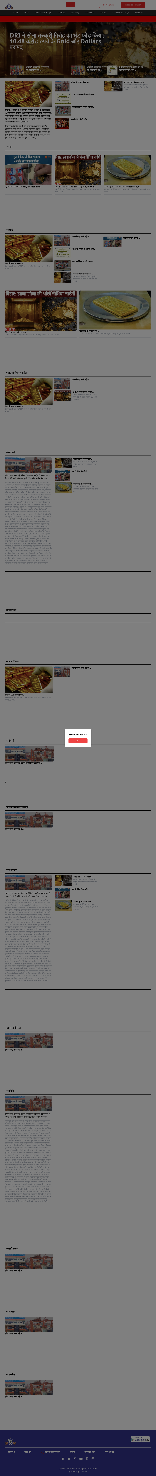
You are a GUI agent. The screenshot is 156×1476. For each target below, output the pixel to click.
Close (78, 740)
